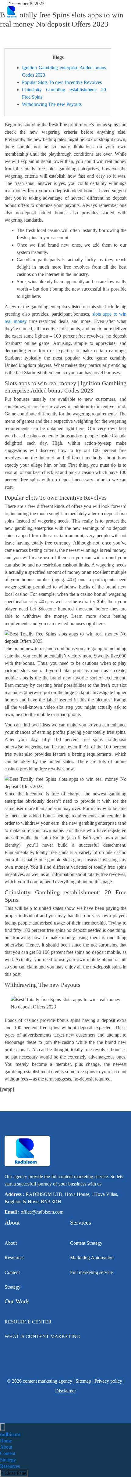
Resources (14, 1257)
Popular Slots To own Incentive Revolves (62, 82)
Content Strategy (86, 1243)
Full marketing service (91, 1272)
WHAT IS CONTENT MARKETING (42, 1336)
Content (12, 1272)
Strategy (12, 1287)
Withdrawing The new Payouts (52, 104)
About (11, 1243)
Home (6, 1440)
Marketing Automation (92, 1257)
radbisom (10, 1434)
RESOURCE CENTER (28, 1321)
